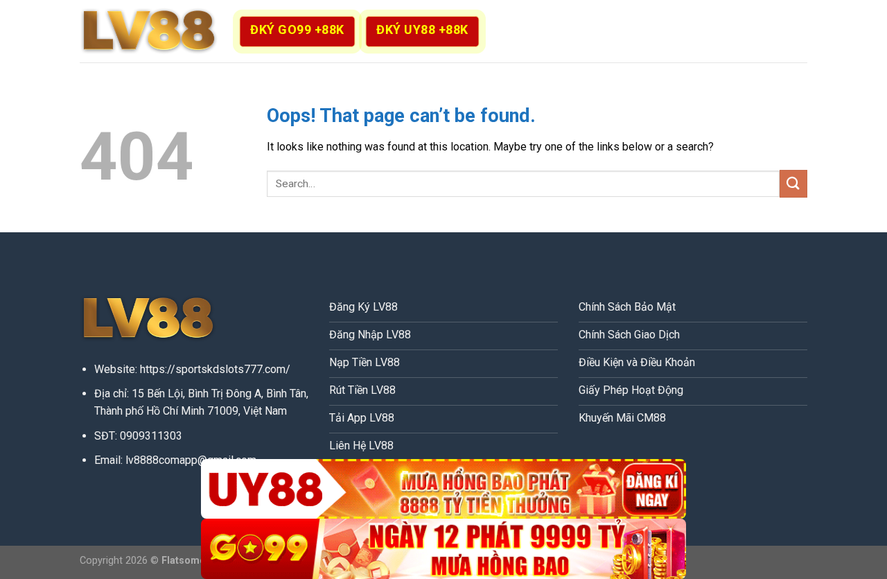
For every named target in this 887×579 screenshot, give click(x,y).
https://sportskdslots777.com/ (215, 369)
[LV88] (149, 31)
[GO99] (443, 549)
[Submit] (793, 183)
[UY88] (443, 489)
